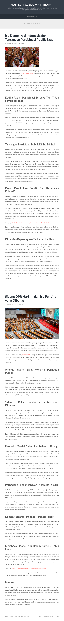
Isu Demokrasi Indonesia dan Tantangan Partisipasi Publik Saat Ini (31, 37)
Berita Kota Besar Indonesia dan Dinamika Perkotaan (29, 568)
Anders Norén (49, 616)
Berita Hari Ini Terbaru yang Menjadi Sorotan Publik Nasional (32, 223)
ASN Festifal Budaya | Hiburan (32, 4)
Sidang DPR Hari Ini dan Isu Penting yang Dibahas (30, 298)
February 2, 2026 (10, 304)
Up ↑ (57, 616)
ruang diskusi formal (26, 73)
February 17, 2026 (11, 43)
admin (21, 43)
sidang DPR (26, 355)
